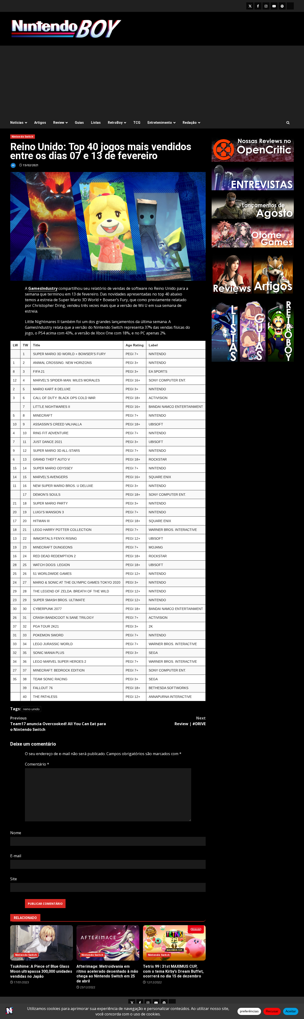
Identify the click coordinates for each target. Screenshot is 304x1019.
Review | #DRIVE (190, 720)
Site (13, 878)
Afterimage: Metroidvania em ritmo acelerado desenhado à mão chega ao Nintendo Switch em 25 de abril (107, 943)
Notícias (17, 122)
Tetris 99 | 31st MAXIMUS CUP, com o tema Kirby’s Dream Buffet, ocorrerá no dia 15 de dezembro (174, 943)
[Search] (288, 122)
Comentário (37, 764)
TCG (136, 122)
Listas (96, 122)
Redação (190, 122)
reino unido (31, 709)
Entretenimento (159, 122)
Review (58, 122)
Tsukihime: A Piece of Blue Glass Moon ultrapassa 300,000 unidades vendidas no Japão (41, 943)
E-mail (15, 855)
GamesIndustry (42, 288)
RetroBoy (115, 122)
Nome (15, 832)
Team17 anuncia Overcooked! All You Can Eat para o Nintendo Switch (58, 723)
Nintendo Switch (22, 136)
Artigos (40, 122)
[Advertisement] (152, 81)
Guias (79, 122)
